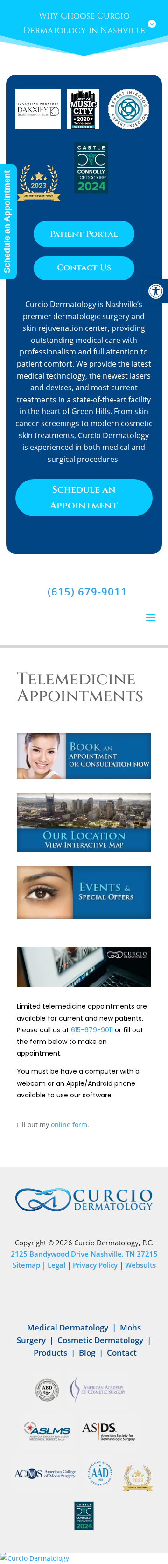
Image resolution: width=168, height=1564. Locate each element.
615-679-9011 (92, 1030)
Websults (140, 1265)
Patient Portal (84, 234)
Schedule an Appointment (84, 497)
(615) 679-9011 (87, 591)
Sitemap (26, 1265)
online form (69, 1124)
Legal (56, 1265)
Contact (122, 1352)
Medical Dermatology (67, 1327)
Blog (87, 1352)
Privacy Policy (95, 1265)
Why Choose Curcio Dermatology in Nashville (84, 23)
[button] (156, 291)
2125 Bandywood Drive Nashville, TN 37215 (84, 1253)
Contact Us (84, 268)
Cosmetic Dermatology (100, 1340)
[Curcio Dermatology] (84, 1558)
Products (50, 1352)
